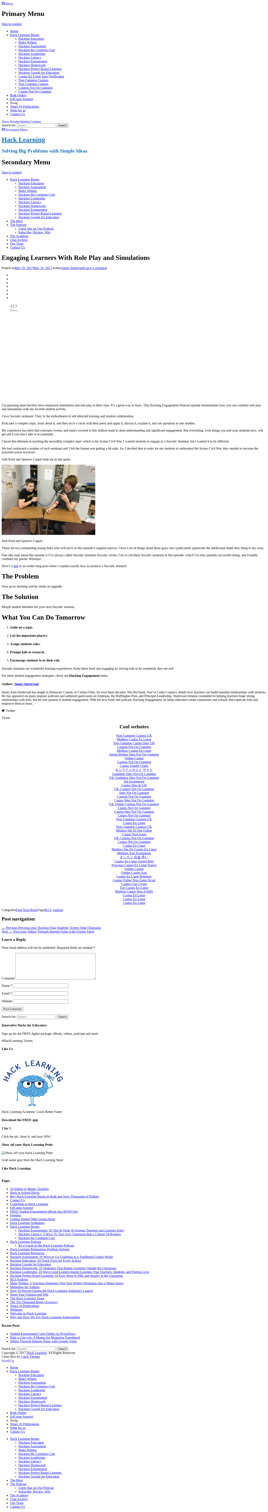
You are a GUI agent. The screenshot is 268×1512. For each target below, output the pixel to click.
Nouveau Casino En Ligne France (134, 865)
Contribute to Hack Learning (29, 1204)
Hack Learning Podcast (25, 1242)
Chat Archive (19, 240)
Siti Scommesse (134, 781)
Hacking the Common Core (36, 50)
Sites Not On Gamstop (134, 793)
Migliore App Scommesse (134, 853)
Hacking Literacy (29, 57)
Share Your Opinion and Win (29, 1294)
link (15, 566)
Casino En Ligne (134, 823)
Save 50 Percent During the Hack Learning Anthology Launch (51, 1291)
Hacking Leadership (31, 54)
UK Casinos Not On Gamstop (134, 789)
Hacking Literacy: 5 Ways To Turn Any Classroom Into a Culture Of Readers (69, 1234)
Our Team (16, 243)
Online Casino (134, 758)
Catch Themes (30, 1356)
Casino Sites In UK (134, 785)
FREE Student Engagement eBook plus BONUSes (44, 1211)
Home (14, 31)
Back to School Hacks (25, 1192)
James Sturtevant (72, 268)
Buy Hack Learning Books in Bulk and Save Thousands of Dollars (54, 1196)
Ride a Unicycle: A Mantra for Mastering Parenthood (45, 1337)
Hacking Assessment (32, 46)
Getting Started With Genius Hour (32, 1219)
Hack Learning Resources (27, 1253)
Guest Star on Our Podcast (36, 228)
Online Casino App (134, 872)
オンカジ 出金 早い (134, 857)
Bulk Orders (18, 95)
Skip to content (12, 24)
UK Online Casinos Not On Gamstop (134, 804)
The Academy (19, 236)
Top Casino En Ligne (134, 888)
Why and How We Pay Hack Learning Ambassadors (45, 1317)
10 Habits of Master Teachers (29, 1189)
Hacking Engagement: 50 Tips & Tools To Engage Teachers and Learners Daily (71, 1230)
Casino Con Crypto (134, 884)
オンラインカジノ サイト (134, 770)
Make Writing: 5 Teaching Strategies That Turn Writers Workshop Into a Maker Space (67, 1283)
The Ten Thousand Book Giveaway (34, 1302)
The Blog (16, 221)
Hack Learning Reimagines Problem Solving (39, 1249)
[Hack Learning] (33, 1104)
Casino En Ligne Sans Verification (41, 76)
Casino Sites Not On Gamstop (134, 800)
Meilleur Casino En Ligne (134, 739)
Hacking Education (31, 38)
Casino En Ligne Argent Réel (134, 861)
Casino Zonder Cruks (134, 766)
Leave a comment (95, 268)
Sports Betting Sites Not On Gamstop (134, 754)
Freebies (15, 1215)
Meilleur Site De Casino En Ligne (134, 849)
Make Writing (27, 42)
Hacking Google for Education (38, 72)
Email (7, 993)
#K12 (47, 910)
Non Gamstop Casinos (33, 80)
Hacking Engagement (32, 61)
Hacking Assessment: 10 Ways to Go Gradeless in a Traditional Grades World (61, 1257)
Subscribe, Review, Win (34, 232)
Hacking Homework (32, 65)
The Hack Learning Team (27, 1298)
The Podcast (18, 225)
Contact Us (17, 114)
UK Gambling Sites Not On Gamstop (134, 777)
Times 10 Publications (24, 106)
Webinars (16, 1309)
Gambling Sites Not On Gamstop (134, 774)
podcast (58, 910)
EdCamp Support (21, 99)
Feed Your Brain (26, 910)
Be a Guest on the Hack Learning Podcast (46, 1245)
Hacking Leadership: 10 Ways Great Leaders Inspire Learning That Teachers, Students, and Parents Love (79, 1272)
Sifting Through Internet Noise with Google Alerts (43, 1341)
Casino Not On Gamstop (34, 91)
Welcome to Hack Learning (28, 1313)
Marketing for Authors (25, 1287)
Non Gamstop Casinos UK (134, 735)
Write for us (18, 110)
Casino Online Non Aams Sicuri (134, 880)
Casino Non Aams (134, 834)
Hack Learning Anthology (27, 1223)
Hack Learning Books (24, 35)
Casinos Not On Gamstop (35, 87)
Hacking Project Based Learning (40, 69)
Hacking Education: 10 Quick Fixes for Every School (45, 1260)
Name (7, 985)
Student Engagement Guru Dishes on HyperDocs (42, 1334)
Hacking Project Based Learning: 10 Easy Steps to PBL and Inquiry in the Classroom (66, 1275)
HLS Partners (19, 1279)
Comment (8, 978)
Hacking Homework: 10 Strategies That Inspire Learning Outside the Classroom (63, 1268)
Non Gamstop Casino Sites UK (134, 743)
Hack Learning (23, 139)
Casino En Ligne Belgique (134, 876)
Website (7, 1001)
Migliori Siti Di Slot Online (134, 830)
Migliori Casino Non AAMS (134, 891)
